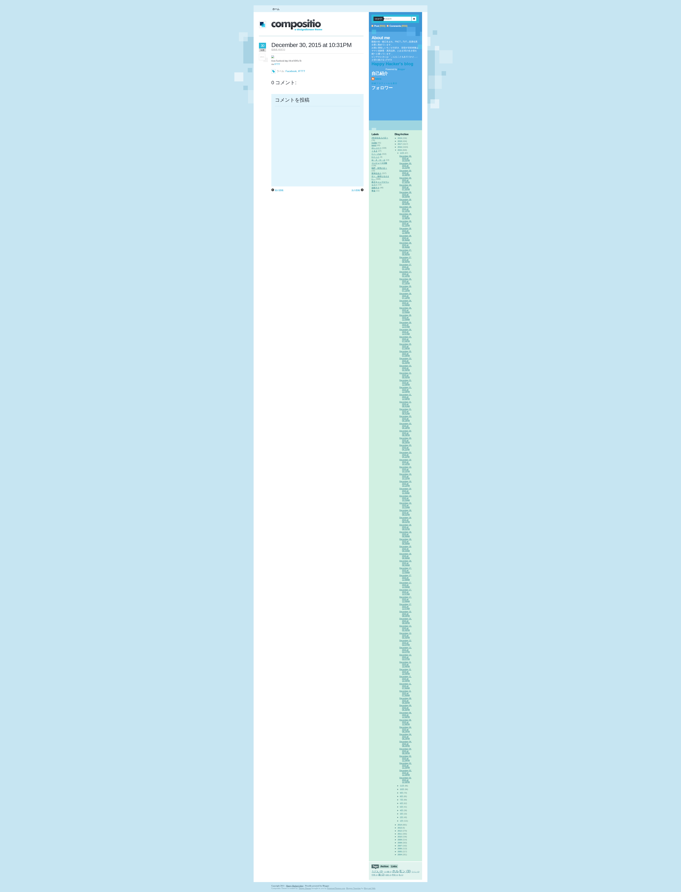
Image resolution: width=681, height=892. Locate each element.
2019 (400, 138)
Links (394, 866)
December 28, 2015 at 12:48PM (405, 216)
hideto (378, 79)
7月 (401, 800)
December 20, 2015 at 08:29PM (405, 433)
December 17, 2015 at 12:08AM (405, 577)
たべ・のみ (376, 154)
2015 (400, 150)
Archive (384, 866)
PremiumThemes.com (336, 888)
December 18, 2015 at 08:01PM (405, 512)
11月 (402, 786)
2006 (400, 848)
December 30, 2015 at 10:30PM (405, 173)
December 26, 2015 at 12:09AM (405, 303)
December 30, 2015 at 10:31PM (311, 45)
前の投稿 (279, 190)
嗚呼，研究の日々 (379, 168)
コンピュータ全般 (379, 163)
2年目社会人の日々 (380, 138)
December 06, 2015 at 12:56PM (405, 715)
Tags (375, 866)
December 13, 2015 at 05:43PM (405, 628)
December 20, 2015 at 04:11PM (405, 447)
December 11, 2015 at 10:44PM (405, 664)
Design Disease (305, 888)
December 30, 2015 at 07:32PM (405, 180)
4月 (401, 810)
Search (414, 19)
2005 (400, 851)
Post (376, 25)
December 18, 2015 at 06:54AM (405, 548)
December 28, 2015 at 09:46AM (405, 238)
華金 (373, 191)
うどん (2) (377, 871)
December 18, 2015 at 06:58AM (405, 534)
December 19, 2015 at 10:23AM (405, 498)
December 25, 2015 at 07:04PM (405, 339)
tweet (374, 145)
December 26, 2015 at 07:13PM (405, 281)
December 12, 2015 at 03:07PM (405, 642)
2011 (400, 834)
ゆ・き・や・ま (378, 160)
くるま (374, 151)
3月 (401, 814)
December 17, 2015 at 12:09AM (405, 570)
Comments (395, 25)
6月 (401, 803)
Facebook (291, 71)
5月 (401, 807)
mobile (374, 143)
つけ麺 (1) (388, 872)
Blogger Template (353, 888)
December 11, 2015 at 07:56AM (405, 686)
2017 (400, 144)
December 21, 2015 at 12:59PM (405, 382)
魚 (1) (401, 875)
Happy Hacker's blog (392, 63)
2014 (400, 825)
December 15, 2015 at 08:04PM (405, 614)
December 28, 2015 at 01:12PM (405, 209)
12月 (402, 153)
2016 (400, 147)
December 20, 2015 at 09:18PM (405, 418)
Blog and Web (369, 888)
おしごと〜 (376, 148)
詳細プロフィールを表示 (384, 83)
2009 (400, 840)
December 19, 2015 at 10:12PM (405, 462)
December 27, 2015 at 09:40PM (405, 252)
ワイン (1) (415, 872)
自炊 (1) (388, 875)
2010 (400, 837)
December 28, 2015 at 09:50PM (405, 194)
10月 (402, 789)
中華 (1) (375, 875)
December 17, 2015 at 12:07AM (405, 592)
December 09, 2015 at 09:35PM (405, 700)
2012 (400, 831)
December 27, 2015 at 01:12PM (405, 267)
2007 (400, 846)
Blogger (401, 69)
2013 (400, 828)
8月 (401, 796)
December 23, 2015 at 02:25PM (405, 360)
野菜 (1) (395, 875)
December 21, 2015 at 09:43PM (405, 375)
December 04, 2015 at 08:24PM (405, 729)
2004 (400, 855)
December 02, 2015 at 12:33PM (405, 765)
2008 (400, 843)
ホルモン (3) (401, 871)
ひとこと (375, 157)
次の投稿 (355, 190)
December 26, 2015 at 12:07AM (405, 324)
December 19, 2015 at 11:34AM (405, 491)
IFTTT (277, 64)
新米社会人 (376, 173)
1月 (401, 821)
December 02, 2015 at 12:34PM (405, 758)
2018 (400, 141)
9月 (401, 793)
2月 (401, 817)
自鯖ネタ (375, 188)
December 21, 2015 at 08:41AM (405, 404)
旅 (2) (381, 874)
